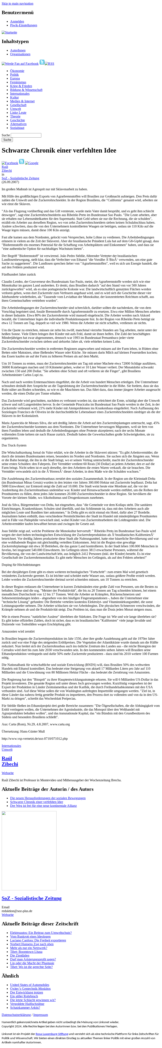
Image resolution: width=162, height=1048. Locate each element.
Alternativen (18, 124)
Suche (6, 135)
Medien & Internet (22, 101)
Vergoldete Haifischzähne (27, 1004)
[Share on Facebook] (10, 163)
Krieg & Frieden (21, 86)
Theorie (15, 116)
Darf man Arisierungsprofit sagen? (33, 959)
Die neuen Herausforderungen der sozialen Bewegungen (48, 798)
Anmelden (17, 21)
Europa (15, 78)
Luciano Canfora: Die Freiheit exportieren (38, 940)
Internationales (20, 93)
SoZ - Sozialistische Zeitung (20, 178)
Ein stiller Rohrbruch (24, 996)
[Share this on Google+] (31, 163)
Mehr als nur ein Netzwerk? (28, 948)
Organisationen (20, 54)
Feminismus (18, 82)
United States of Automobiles (29, 985)
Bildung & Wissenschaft (26, 90)
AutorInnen (18, 50)
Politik (14, 74)
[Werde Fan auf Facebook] (20, 63)
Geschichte (17, 120)
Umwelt (15, 109)
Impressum (40, 1015)
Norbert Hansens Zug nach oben (32, 944)
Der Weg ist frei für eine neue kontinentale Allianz (43, 805)
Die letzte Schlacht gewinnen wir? (33, 1000)
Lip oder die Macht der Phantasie (32, 963)
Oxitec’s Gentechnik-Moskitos (30, 988)
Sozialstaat (17, 128)
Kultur (14, 97)
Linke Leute (18, 112)
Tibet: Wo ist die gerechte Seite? (31, 967)
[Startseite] (9, 32)
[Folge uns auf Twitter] (42, 63)
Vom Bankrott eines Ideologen (30, 936)
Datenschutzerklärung (16, 1015)
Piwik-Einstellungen (23, 25)
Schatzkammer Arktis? (25, 1007)
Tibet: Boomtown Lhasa (26, 951)
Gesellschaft (18, 105)
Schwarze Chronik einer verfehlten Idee (36, 802)
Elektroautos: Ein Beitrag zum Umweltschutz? (41, 932)
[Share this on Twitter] (21, 163)
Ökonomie (17, 71)
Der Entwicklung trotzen (26, 992)
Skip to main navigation (17, 3)
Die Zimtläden (19, 955)
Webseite (8, 773)
